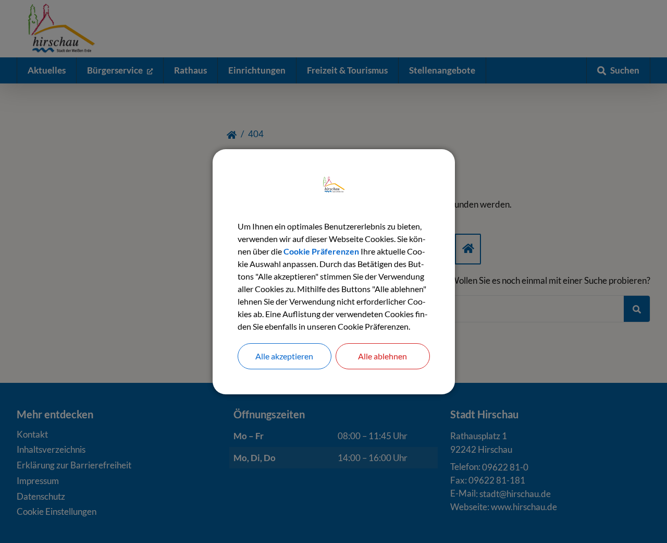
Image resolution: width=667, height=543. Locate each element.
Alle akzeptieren (284, 356)
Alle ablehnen (382, 356)
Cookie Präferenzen (321, 251)
